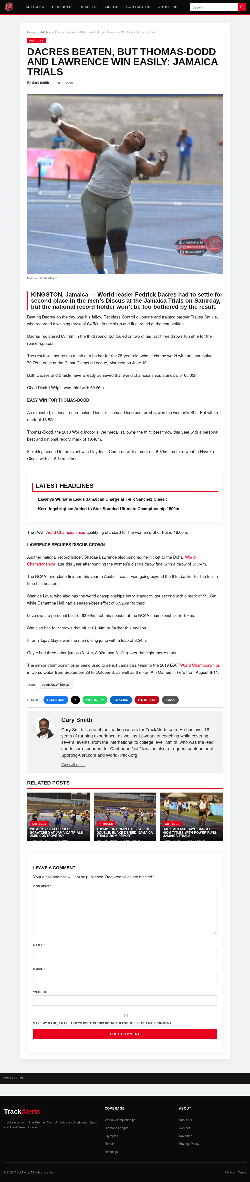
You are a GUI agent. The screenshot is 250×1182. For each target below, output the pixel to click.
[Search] (242, 7)
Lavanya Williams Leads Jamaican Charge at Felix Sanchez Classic (103, 499)
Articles (34, 7)
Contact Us (138, 7)
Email (170, 700)
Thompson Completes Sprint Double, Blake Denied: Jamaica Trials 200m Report (125, 832)
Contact (184, 1127)
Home (31, 32)
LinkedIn (121, 700)
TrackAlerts (21, 1172)
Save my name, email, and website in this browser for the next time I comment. (102, 1023)
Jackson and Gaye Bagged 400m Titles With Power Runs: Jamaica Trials (190, 832)
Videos (111, 7)
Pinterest (147, 700)
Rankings (111, 1151)
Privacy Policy (189, 1143)
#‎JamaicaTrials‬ (55, 684)
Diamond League (116, 1127)
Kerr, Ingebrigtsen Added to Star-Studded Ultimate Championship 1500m (108, 509)
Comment (42, 886)
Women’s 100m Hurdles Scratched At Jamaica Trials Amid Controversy (56, 832)
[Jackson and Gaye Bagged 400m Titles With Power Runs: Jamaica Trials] (191, 817)
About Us (167, 7)
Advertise (185, 1135)
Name (39, 945)
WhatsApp (95, 700)
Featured (62, 7)
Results (88, 7)
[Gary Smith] (44, 727)
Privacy (229, 1172)
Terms (242, 1172)
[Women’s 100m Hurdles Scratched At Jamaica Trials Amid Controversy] (58, 817)
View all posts (73, 765)
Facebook (56, 700)
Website (40, 992)
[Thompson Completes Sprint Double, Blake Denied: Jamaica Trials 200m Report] (125, 817)
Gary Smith (40, 82)
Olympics (111, 1135)
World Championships (65, 532)
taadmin (61, 841)
